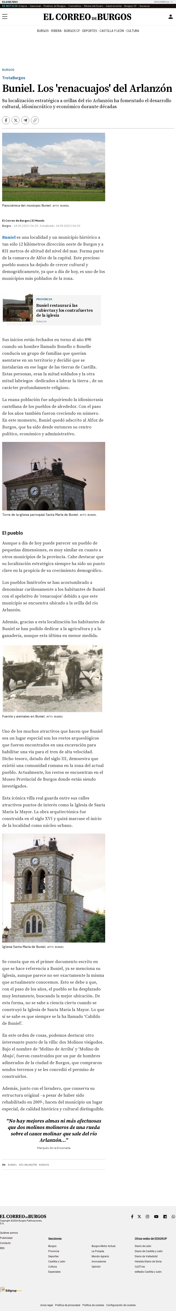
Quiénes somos (9, 1232)
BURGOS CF (72, 31)
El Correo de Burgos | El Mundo (23, 220)
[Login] (170, 16)
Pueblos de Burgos (55, 5)
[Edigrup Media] (10, 1289)
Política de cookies (93, 1305)
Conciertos (74, 5)
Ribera (56, 31)
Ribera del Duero (93, 5)
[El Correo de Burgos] (87, 16)
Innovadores (99, 1261)
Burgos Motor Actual (103, 1246)
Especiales (54, 1271)
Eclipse (23, 5)
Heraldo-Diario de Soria (148, 1261)
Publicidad (6, 1237)
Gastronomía (113, 5)
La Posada (98, 1251)
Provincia (53, 1251)
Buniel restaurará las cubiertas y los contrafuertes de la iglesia (64, 310)
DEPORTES (89, 31)
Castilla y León (112, 31)
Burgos (43, 31)
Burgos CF (130, 5)
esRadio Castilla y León (148, 1271)
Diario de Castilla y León (149, 1251)
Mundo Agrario (100, 1256)
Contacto (5, 1243)
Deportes (53, 1256)
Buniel (12, 1164)
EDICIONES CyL (162, 2)
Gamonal (35, 5)
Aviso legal (46, 1305)
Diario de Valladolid (146, 1256)
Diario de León (143, 1246)
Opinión (96, 1266)
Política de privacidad (67, 1305)
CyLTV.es (140, 1266)
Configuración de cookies (121, 1305)
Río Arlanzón (28, 1164)
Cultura (132, 31)
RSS (2, 1248)
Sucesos (145, 5)
